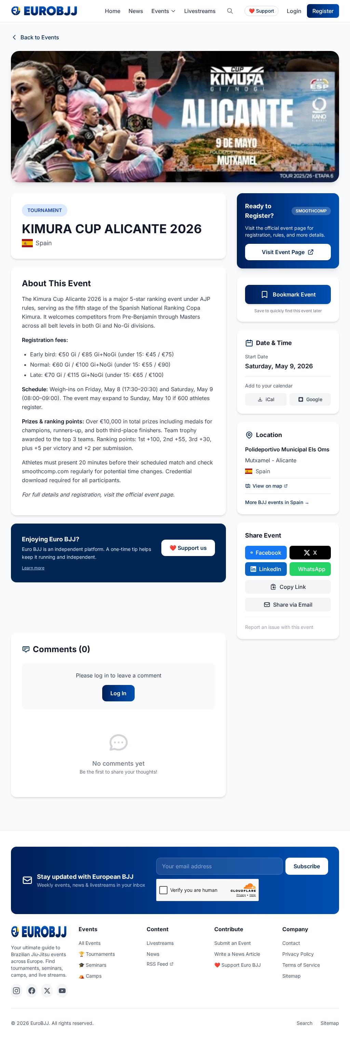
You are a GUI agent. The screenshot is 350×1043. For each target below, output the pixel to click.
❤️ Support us (188, 547)
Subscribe (307, 866)
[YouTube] (62, 991)
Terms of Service (301, 965)
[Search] (230, 11)
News (136, 11)
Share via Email (292, 604)
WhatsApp (311, 569)
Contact (291, 943)
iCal (270, 399)
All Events (89, 943)
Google (314, 399)
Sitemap (291, 976)
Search (304, 1023)
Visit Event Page (283, 252)
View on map (267, 486)
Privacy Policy (298, 954)
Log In (118, 693)
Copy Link (293, 586)
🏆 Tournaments (97, 954)
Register (323, 11)
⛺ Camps (90, 976)
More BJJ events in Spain (277, 502)
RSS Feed (157, 964)
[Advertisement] (118, 608)
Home (112, 11)
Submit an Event (232, 943)
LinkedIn (270, 569)
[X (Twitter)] (47, 991)
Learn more (33, 567)
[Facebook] (32, 991)
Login (294, 11)
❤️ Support (261, 11)
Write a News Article (237, 954)
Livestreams (200, 11)
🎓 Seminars (92, 965)
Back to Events (40, 37)
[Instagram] (16, 991)
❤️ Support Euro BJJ (237, 965)
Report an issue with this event (279, 627)
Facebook (268, 552)
